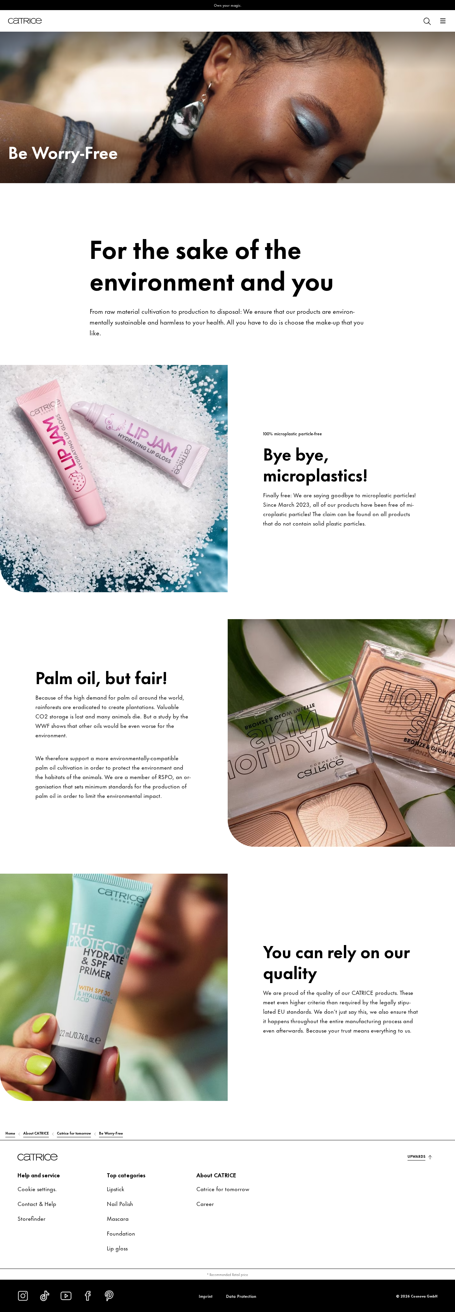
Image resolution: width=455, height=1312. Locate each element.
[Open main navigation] (443, 21)
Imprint (206, 1295)
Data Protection (241, 1295)
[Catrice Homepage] (25, 21)
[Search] (427, 21)
